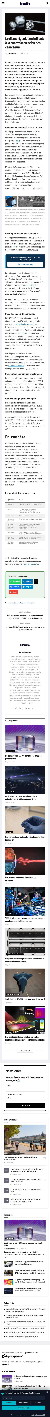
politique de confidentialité (38, 1414)
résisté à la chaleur (16, 366)
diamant (22, 603)
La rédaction (12, 53)
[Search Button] (47, 3)
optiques (21, 333)
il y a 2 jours (9, 924)
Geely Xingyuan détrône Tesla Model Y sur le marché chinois (25, 1328)
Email (14, 592)
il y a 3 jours (9, 965)
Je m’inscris (22, 1408)
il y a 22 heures (10, 802)
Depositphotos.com (30, 1353)
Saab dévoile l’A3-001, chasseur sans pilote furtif (25, 999)
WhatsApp (16, 581)
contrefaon (13, 603)
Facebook (15, 587)
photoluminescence (24, 324)
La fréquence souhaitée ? (15, 1094)
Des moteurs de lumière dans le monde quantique (22, 1336)
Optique (9, 832)
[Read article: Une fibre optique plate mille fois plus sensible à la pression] (25, 820)
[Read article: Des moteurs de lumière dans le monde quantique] (25, 861)
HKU (17, 141)
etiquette (30, 603)
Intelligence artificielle (15, 954)
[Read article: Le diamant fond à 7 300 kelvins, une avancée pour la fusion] (25, 739)
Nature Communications (31, 564)
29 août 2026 (20, 1248)
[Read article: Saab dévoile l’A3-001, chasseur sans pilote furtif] (25, 983)
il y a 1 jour (9, 843)
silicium (17, 247)
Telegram (28, 587)
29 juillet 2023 (23, 53)
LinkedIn (28, 581)
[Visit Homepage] (25, 3)
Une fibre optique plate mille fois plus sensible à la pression (25, 1332)
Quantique (10, 791)
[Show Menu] (3, 3)
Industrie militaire (13, 994)
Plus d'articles (25, 1051)
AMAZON (5, 1364)
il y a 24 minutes (10, 762)
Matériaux (10, 751)
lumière (31, 285)
